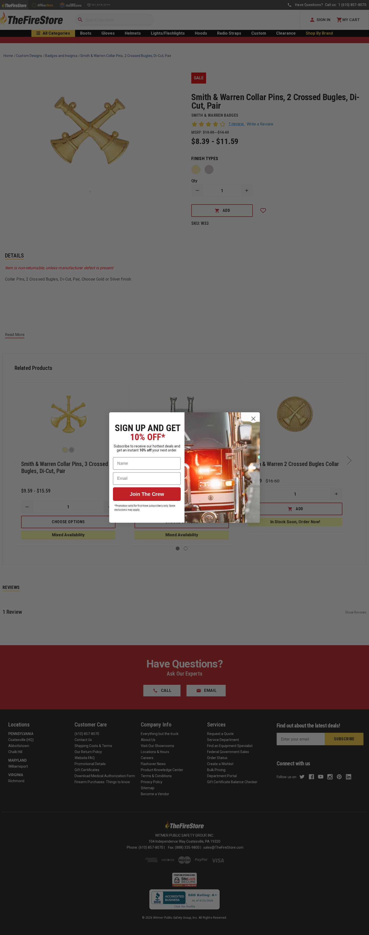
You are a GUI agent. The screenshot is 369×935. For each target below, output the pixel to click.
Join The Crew (147, 494)
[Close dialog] (253, 418)
